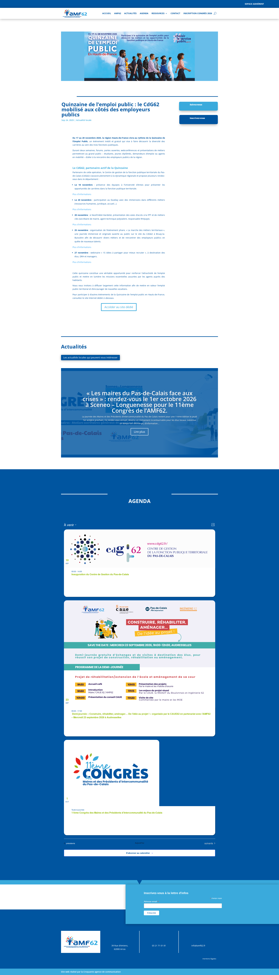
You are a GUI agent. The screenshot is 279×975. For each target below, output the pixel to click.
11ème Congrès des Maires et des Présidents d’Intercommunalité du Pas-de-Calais (116, 812)
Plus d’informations (82, 194)
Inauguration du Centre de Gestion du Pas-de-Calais (100, 574)
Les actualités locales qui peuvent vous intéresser (90, 357)
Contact (175, 13)
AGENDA (144, 13)
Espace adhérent (254, 3)
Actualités (130, 13)
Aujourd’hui (139, 843)
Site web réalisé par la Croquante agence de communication (91, 971)
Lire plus (139, 432)
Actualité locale (83, 120)
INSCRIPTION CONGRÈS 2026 (197, 13)
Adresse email (151, 901)
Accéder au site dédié (118, 307)
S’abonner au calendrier (138, 852)
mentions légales (209, 958)
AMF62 (117, 13)
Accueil (106, 13)
